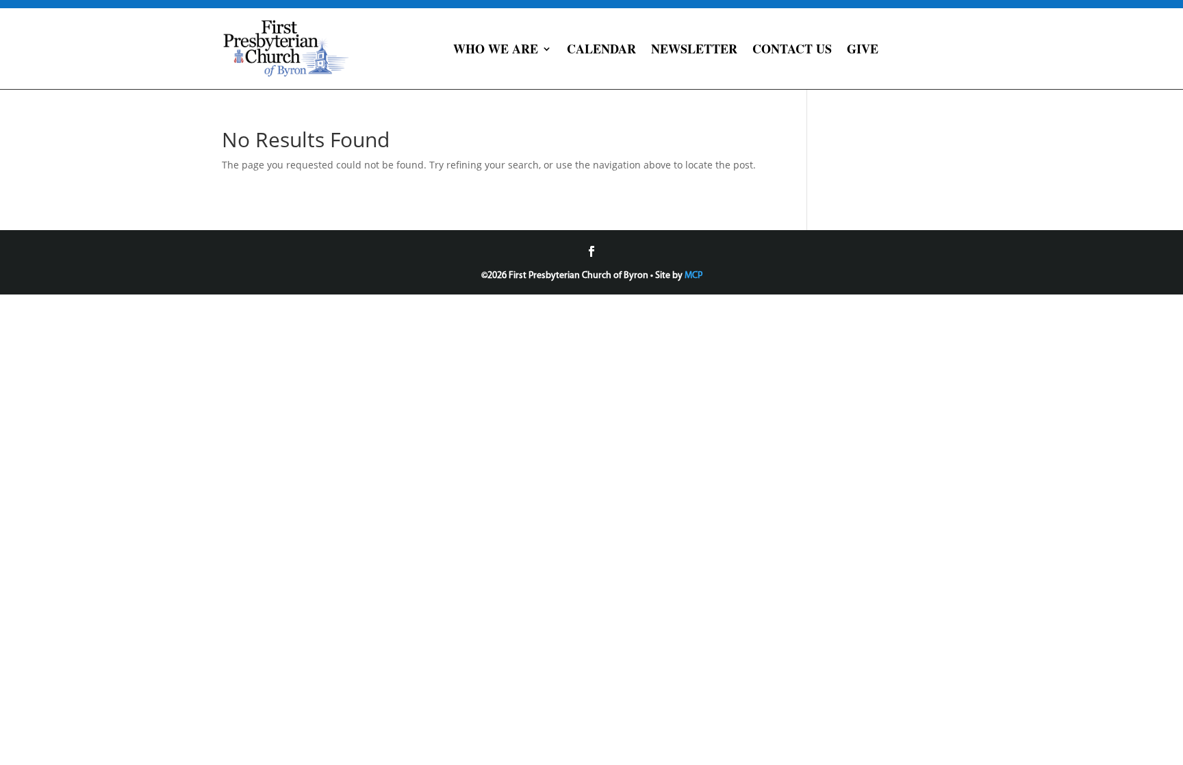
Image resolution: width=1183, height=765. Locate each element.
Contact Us (792, 49)
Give (862, 49)
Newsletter (694, 49)
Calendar (601, 49)
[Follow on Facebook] (591, 251)
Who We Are (495, 49)
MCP (693, 276)
